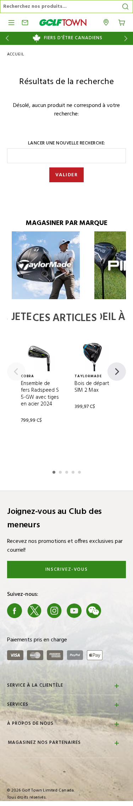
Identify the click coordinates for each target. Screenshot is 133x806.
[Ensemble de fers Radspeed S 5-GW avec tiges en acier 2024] (39, 355)
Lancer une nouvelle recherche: (66, 143)
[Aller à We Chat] (93, 610)
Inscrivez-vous (66, 569)
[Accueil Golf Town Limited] (63, 22)
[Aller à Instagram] (54, 610)
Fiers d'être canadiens (73, 38)
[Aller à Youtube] (74, 610)
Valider (66, 175)
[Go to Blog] (113, 610)
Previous (6, 38)
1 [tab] (54, 471)
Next (127, 38)
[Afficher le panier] (121, 22)
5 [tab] (80, 471)
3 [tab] (67, 471)
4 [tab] (74, 471)
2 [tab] (61, 471)
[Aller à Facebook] (14, 610)
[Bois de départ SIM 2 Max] (93, 355)
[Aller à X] (34, 610)
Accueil (15, 54)
